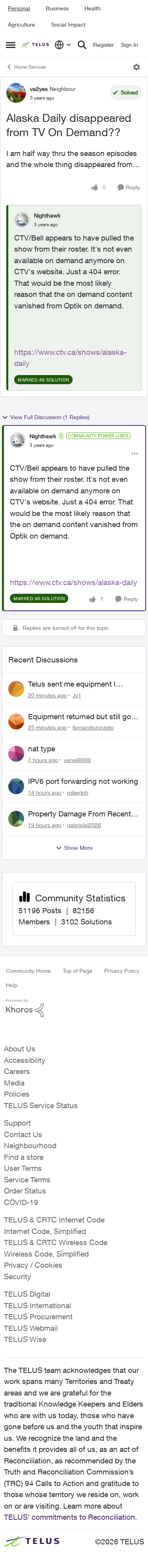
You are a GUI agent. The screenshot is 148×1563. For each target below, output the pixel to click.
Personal (19, 8)
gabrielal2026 (84, 825)
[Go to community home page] (36, 45)
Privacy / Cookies (33, 1265)
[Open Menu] (136, 67)
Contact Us (23, 1134)
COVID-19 (21, 1202)
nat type (41, 748)
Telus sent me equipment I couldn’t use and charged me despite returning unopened (77, 684)
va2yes (39, 88)
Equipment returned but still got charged (80, 717)
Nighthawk (47, 215)
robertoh (77, 792)
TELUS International (37, 1305)
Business (57, 8)
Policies (17, 1093)
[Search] (82, 45)
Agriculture (21, 24)
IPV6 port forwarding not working (83, 781)
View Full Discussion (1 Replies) (50, 417)
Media (14, 1082)
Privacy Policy (121, 970)
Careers (17, 1071)
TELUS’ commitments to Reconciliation (69, 1517)
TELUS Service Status (41, 1105)
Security (17, 1276)
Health (92, 8)
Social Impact (68, 24)
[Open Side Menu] (10, 45)
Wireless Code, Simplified (46, 1253)
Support (17, 1122)
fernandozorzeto (93, 727)
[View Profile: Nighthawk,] (22, 219)
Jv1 (77, 695)
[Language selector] (63, 45)
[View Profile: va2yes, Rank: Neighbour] (16, 93)
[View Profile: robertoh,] (16, 786)
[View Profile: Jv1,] (16, 689)
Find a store (23, 1157)
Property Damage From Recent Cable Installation (79, 814)
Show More (78, 847)
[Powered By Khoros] (74, 1008)
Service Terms (27, 1179)
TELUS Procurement (38, 1316)
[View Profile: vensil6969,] (16, 754)
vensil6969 (77, 759)
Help (11, 985)
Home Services (30, 67)
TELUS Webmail (31, 1328)
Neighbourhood (30, 1145)
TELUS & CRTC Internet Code (54, 1219)
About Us (20, 1048)
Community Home (28, 970)
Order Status (25, 1190)
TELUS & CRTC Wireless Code (55, 1242)
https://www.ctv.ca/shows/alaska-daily (73, 582)
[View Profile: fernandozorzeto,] (16, 722)
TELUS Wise (25, 1339)
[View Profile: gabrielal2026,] (16, 819)
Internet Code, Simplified (45, 1231)
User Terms (23, 1168)
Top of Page (77, 970)
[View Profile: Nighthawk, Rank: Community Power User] (18, 440)
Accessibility (24, 1060)
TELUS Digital (27, 1294)
